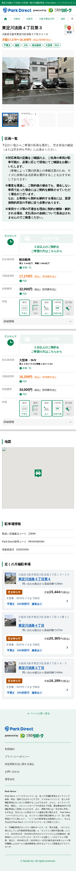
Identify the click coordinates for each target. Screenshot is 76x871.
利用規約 (10, 749)
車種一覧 (26, 267)
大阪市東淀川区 (47, 19)
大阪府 (16, 19)
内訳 (24, 280)
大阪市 (29, 19)
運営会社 (10, 779)
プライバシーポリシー (17, 756)
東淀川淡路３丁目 (31, 667)
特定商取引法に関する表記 (19, 764)
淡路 (63, 19)
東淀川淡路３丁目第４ (34, 579)
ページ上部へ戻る (40, 713)
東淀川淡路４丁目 (31, 625)
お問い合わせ (12, 771)
